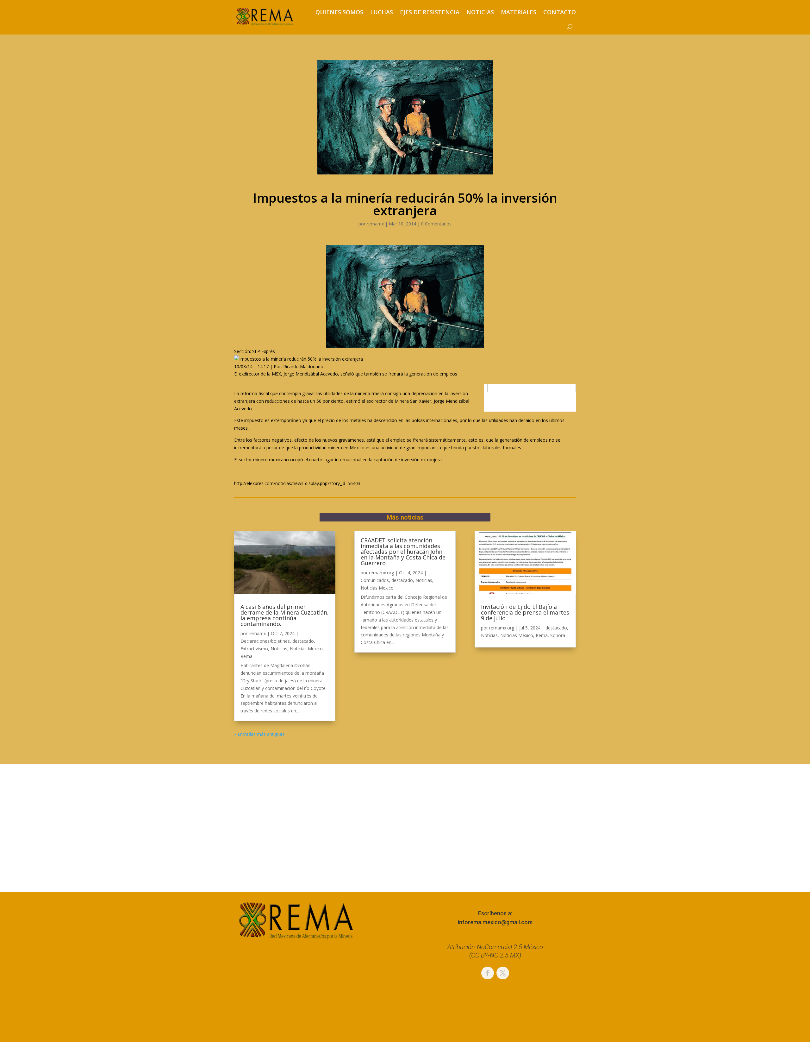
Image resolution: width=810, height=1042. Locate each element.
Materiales (518, 12)
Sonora (557, 635)
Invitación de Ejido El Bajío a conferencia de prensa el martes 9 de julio (525, 612)
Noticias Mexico (306, 649)
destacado (303, 641)
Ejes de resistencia (429, 12)
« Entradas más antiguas (259, 734)
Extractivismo (254, 649)
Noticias (480, 12)
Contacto (559, 12)
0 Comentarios (436, 224)
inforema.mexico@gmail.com (495, 922)
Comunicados (375, 580)
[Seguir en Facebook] (487, 973)
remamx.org (381, 573)
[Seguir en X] (502, 973)
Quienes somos (339, 12)
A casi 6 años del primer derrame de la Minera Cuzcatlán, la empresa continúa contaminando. (284, 615)
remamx (375, 224)
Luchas (381, 12)
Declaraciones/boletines (265, 641)
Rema (246, 656)
